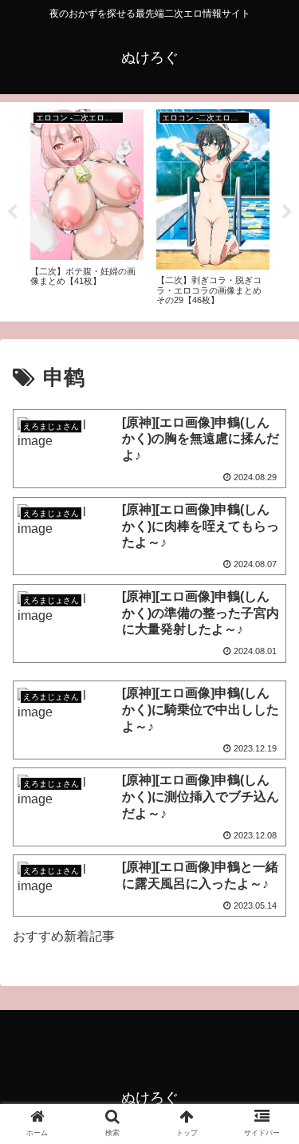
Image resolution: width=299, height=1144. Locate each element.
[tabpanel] (87, 209)
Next (287, 212)
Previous (12, 212)
